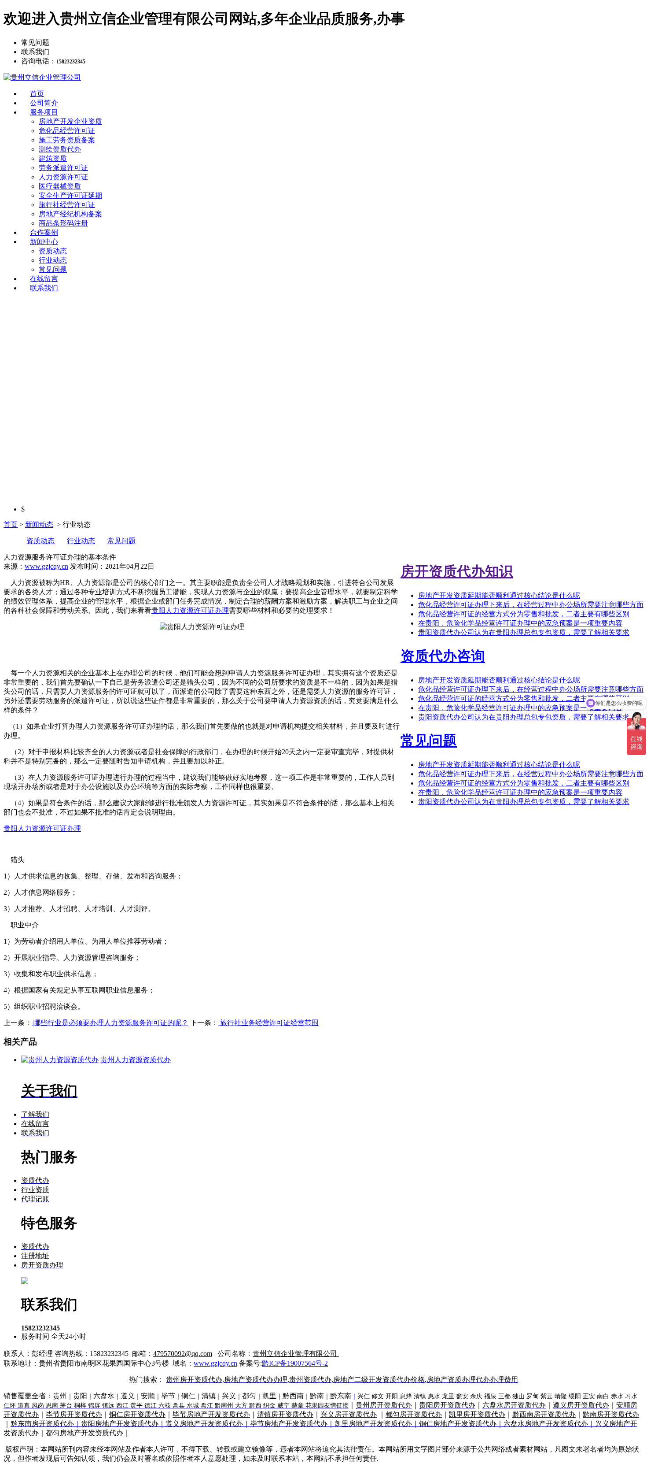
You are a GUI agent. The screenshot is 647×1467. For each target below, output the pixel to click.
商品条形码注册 (63, 223)
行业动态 (53, 260)
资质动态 (53, 251)
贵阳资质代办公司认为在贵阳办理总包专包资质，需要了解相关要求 (523, 632)
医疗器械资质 (60, 186)
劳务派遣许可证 (63, 167)
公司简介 (44, 103)
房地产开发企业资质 (70, 121)
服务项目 (44, 112)
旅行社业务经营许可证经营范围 (268, 1022)
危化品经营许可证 (67, 130)
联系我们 (44, 288)
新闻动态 (39, 524)
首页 (37, 93)
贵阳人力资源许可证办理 (190, 610)
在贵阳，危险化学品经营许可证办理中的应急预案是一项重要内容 (520, 623)
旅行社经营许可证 (67, 204)
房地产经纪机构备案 (70, 214)
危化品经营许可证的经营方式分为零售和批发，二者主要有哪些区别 (523, 614)
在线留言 (44, 278)
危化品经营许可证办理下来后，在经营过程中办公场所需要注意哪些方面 (530, 604)
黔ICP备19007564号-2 (295, 1363)
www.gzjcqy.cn (46, 566)
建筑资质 (53, 158)
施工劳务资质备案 (67, 140)
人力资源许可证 (63, 177)
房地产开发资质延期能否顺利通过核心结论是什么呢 (499, 595)
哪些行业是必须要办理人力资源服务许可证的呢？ (110, 1022)
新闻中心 (44, 241)
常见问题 (53, 269)
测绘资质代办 (60, 149)
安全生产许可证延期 (70, 195)
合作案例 (44, 232)
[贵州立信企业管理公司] (42, 77)
